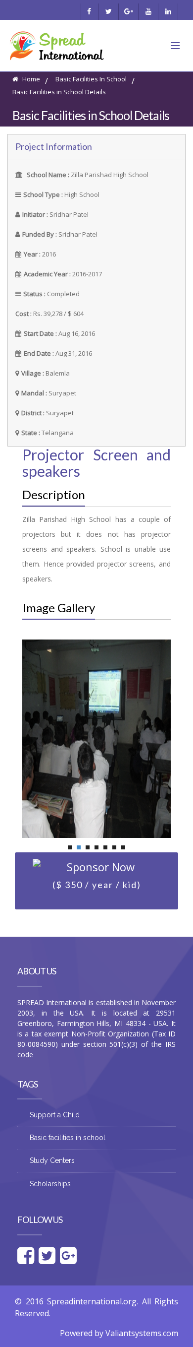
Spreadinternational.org (92, 1301)
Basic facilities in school (67, 1138)
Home (30, 78)
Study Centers (52, 1160)
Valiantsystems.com (141, 1333)
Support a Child (55, 1115)
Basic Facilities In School (91, 78)
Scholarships (50, 1184)
